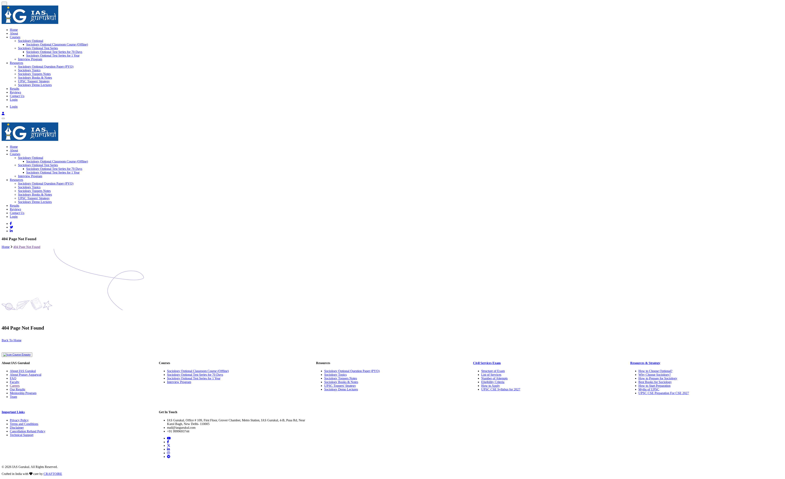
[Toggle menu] (3, 118)
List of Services (491, 374)
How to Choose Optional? (655, 371)
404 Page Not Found (26, 247)
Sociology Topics (29, 70)
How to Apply (490, 385)
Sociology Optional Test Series (38, 48)
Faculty (14, 382)
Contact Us (17, 96)
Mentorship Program (23, 393)
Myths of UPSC (648, 389)
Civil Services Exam (487, 363)
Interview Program (30, 59)
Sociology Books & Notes (35, 77)
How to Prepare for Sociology (657, 378)
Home (14, 29)
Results (14, 88)
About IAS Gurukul (23, 371)
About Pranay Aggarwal (25, 374)
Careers (15, 385)
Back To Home (11, 340)
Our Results (17, 389)
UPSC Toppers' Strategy (34, 81)
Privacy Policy (19, 420)
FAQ (13, 378)
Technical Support (21, 435)
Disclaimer (17, 427)
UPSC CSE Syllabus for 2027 (500, 389)
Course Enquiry (21, 354)
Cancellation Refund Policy (27, 431)
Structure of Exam (493, 371)
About (14, 33)
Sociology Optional (30, 41)
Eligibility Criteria (492, 382)
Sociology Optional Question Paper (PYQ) (45, 66)
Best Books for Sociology (655, 382)
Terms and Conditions (24, 424)
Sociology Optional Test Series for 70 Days (54, 52)
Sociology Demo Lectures (35, 85)
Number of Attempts (494, 378)
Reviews (15, 92)
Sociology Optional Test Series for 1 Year (53, 55)
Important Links (13, 412)
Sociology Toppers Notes (34, 74)
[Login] (3, 113)
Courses (15, 37)
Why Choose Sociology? (654, 374)
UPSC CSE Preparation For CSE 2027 (663, 393)
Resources (16, 63)
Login (14, 99)
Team (13, 396)
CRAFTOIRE (53, 474)
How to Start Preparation (654, 385)
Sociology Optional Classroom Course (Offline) (57, 44)
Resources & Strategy (645, 363)
